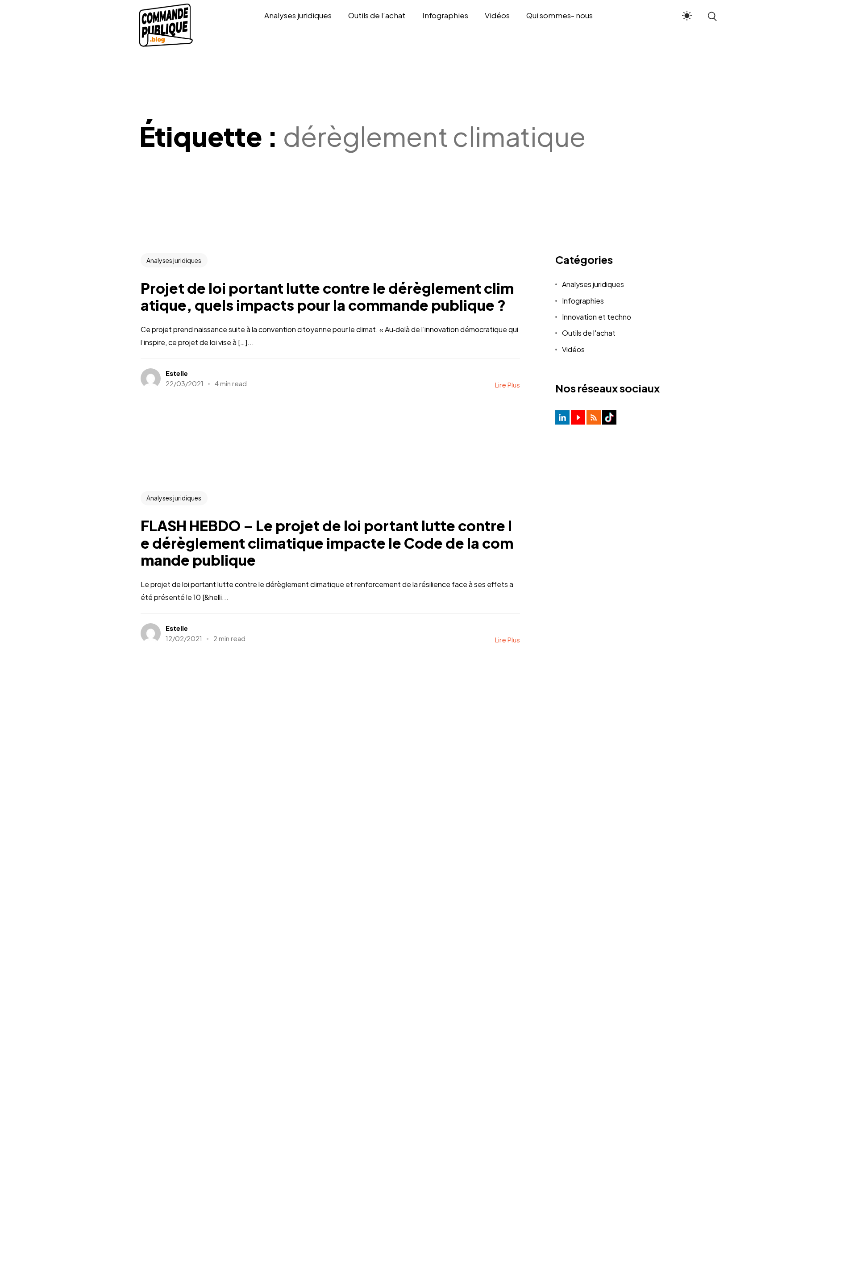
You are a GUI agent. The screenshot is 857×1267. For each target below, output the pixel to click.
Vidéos (573, 349)
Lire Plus (507, 384)
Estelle (177, 373)
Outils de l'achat (589, 333)
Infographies (583, 300)
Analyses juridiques (173, 260)
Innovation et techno (596, 316)
